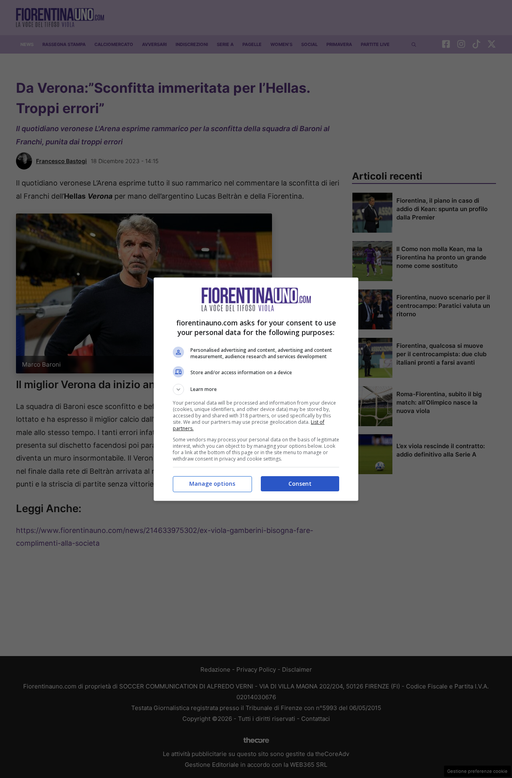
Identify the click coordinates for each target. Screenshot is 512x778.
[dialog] (256, 389)
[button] (256, 389)
